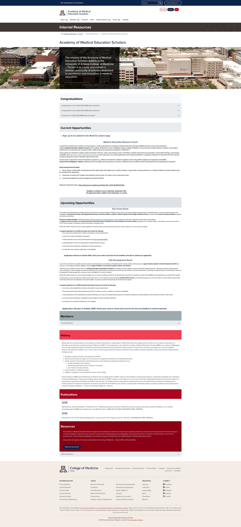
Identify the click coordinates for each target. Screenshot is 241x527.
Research (85, 20)
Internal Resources (172, 3)
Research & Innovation (123, 496)
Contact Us (168, 471)
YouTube (168, 496)
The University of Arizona (135, 520)
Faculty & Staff (64, 490)
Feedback (177, 471)
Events (115, 20)
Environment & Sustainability (125, 484)
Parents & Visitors (65, 496)
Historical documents (72, 447)
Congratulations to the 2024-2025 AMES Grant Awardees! (80, 111)
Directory (163, 9)
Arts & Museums (96, 490)
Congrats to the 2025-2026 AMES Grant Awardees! (78, 115)
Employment (109, 468)
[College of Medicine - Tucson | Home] (79, 469)
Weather (145, 499)
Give (176, 9)
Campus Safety (151, 468)
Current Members (67, 323)
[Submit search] (160, 3)
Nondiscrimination (138, 468)
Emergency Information (123, 468)
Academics (94, 487)
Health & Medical (121, 490)
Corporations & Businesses (68, 499)
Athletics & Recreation (98, 493)
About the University (97, 484)
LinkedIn (168, 493)
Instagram (168, 490)
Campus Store (95, 496)
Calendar (126, 20)
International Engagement (124, 487)
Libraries (119, 493)
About (63, 20)
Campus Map (146, 490)
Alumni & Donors (101, 20)
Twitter (167, 487)
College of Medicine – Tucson (73, 34)
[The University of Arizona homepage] (71, 3)
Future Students (64, 484)
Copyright (161, 468)
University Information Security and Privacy (120, 517)
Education (73, 20)
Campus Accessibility (173, 468)
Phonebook (146, 496)
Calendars (145, 487)
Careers (170, 9)
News (92, 20)
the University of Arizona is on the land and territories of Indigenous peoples (103, 508)
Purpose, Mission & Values (124, 499)
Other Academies (67, 454)
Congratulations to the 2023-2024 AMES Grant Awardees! (80, 106)
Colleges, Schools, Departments (101, 499)
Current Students (65, 487)
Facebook (168, 484)
